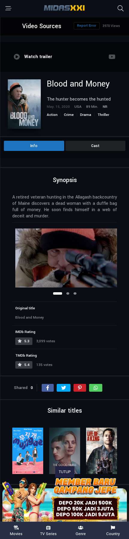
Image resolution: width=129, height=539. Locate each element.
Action (52, 115)
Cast (95, 146)
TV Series (48, 533)
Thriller (103, 115)
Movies (16, 533)
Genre (81, 533)
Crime (69, 115)
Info (34, 146)
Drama (85, 115)
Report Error (86, 25)
